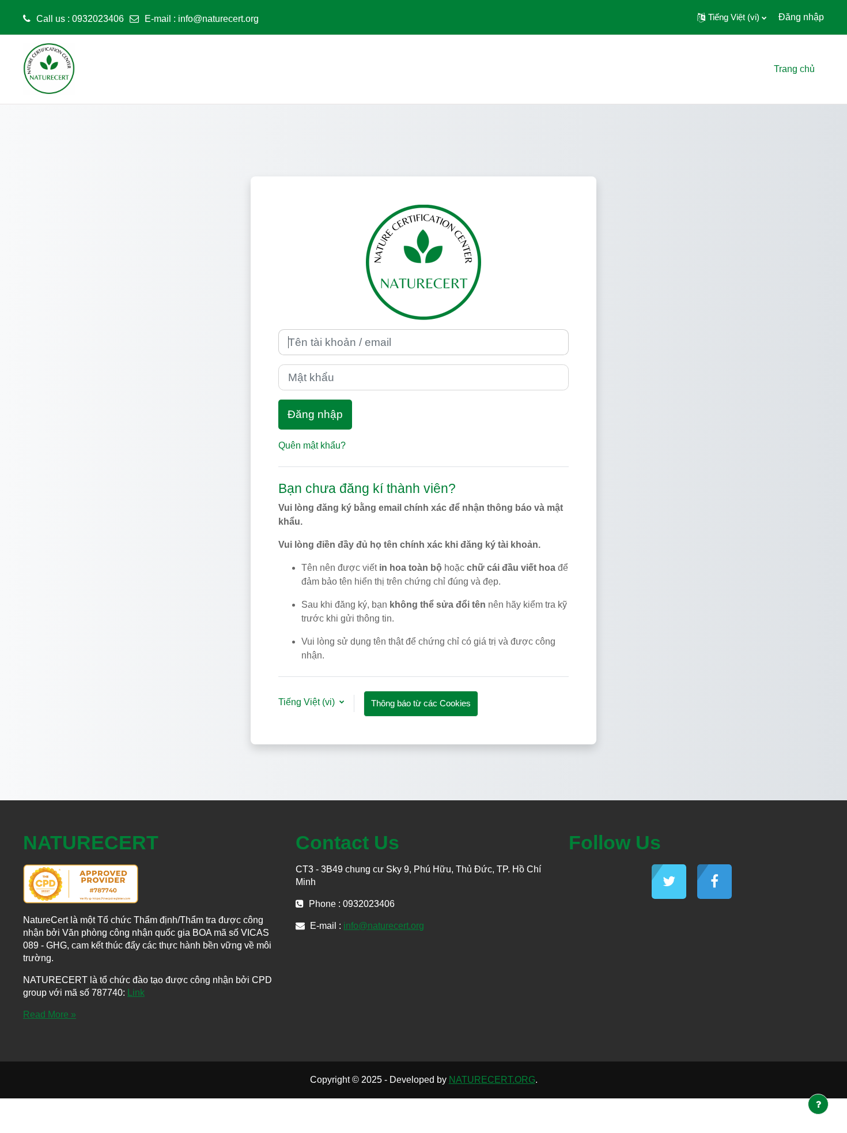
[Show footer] (818, 1104)
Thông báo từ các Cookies (421, 703)
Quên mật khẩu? (312, 445)
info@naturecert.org (218, 19)
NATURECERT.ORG (492, 1080)
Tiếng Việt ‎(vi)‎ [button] (307, 702)
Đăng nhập (801, 17)
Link (136, 993)
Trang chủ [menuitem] (794, 69)
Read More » (49, 1014)
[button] (732, 17)
